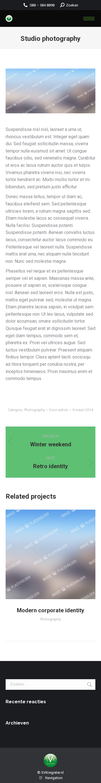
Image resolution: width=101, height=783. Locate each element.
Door (58, 410)
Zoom (50, 554)
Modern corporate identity (50, 610)
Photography (34, 410)
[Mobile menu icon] (88, 18)
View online (35, 554)
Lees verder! (65, 554)
